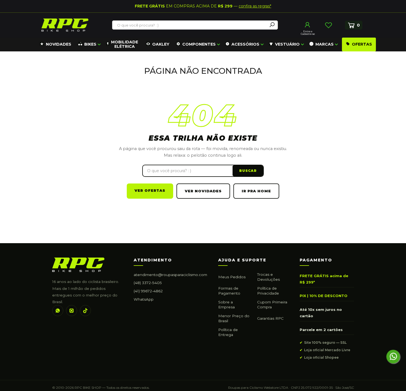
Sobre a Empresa (226, 304)
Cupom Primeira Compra (272, 304)
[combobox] (190, 25)
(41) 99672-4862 (148, 291)
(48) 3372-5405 (148, 282)
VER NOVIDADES (203, 191)
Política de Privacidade (268, 290)
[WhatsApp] (57, 310)
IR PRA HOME (256, 191)
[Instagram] (71, 310)
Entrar (308, 25)
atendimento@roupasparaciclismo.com (170, 274)
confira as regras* (255, 6)
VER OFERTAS (150, 190)
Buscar (248, 171)
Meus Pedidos (232, 277)
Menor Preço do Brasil (233, 318)
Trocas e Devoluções (268, 277)
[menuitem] (55, 44)
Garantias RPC (270, 318)
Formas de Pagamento (229, 290)
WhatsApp (144, 299)
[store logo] (64, 25)
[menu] (207, 44)
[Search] (272, 25)
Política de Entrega (228, 332)
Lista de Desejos (328, 25)
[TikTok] (85, 310)
